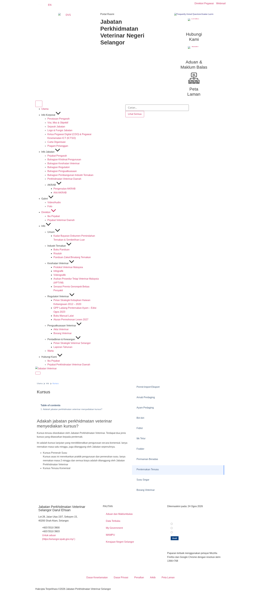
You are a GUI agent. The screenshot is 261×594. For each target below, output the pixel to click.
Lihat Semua (135, 114)
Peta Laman (168, 577)
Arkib (153, 577)
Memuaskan (180, 524)
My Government (114, 528)
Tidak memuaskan (183, 532)
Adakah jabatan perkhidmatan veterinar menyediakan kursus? (72, 409)
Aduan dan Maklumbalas (119, 514)
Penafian (139, 577)
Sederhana (179, 528)
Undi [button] (174, 538)
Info (47, 383)
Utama (40, 383)
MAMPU (110, 535)
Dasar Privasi (121, 577)
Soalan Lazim (207, 14)
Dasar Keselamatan (97, 577)
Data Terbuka (113, 521)
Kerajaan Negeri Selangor (120, 542)
